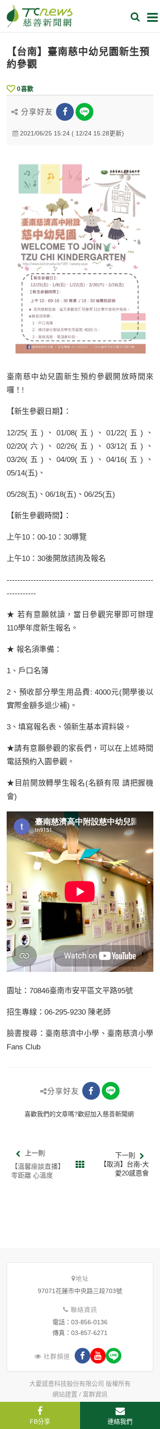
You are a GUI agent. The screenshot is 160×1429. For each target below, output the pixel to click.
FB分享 (40, 1421)
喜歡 (25, 88)
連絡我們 (120, 1421)
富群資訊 (95, 1394)
